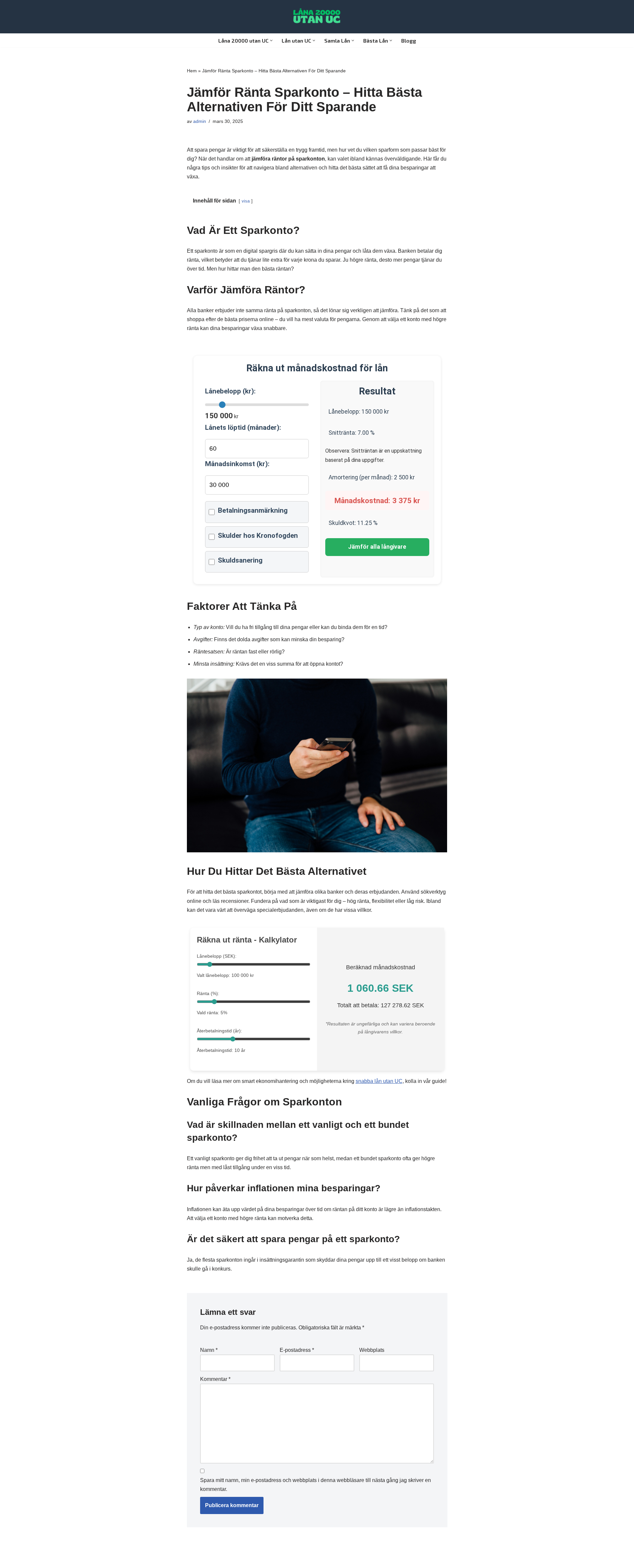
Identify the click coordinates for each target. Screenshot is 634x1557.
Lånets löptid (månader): (243, 427)
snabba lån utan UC (379, 1081)
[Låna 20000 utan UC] (317, 16)
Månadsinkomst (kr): (237, 464)
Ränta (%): (208, 993)
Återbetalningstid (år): (219, 1030)
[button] (271, 40)
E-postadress (297, 1350)
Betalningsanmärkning (253, 510)
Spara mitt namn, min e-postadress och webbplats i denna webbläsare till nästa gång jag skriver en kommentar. (315, 1484)
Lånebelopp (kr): (230, 391)
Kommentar (215, 1379)
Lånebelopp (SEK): (216, 956)
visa (246, 201)
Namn (209, 1350)
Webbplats (371, 1350)
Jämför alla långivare (377, 546)
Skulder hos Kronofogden (258, 535)
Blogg (408, 40)
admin (199, 121)
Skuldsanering (240, 560)
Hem (192, 70)
